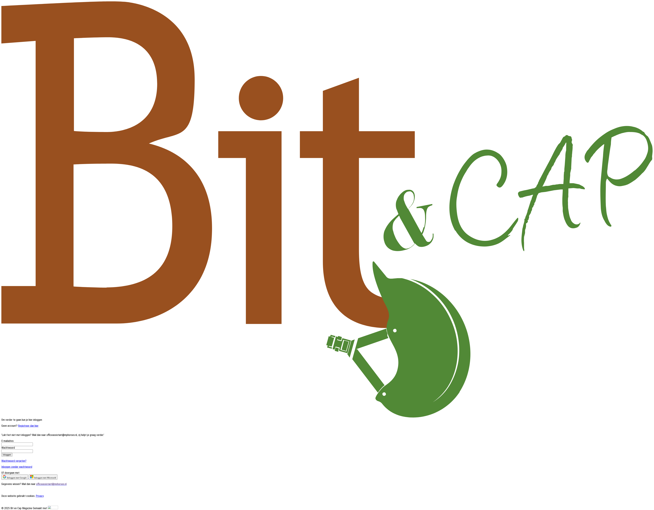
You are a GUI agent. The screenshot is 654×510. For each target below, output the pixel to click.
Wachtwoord (8, 447)
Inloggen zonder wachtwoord (16, 466)
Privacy (40, 496)
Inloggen (7, 454)
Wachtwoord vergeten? (13, 460)
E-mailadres (7, 441)
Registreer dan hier (28, 425)
